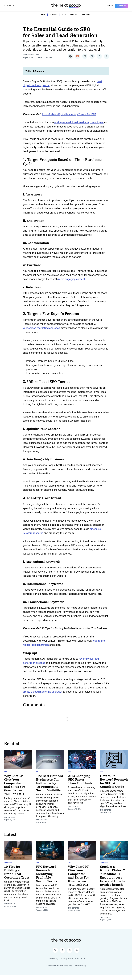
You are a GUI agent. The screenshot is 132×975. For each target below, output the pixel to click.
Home (43, 14)
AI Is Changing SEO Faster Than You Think (80, 779)
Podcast (74, 14)
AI (37, 772)
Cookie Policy (52, 958)
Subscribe (121, 6)
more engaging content (71, 279)
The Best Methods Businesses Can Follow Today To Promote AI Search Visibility (49, 783)
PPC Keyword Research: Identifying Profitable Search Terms (46, 874)
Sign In (110, 6)
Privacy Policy (66, 958)
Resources (86, 14)
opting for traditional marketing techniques (79, 122)
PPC (37, 863)
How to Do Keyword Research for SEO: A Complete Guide (114, 781)
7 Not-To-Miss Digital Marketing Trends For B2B (69, 114)
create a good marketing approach (42, 691)
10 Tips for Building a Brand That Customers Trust (16, 872)
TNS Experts (9, 817)
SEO (24, 24)
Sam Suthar (73, 806)
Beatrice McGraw (31, 55)
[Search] (14, 6)
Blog (64, 14)
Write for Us (80, 958)
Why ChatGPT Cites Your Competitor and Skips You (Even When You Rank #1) (14, 785)
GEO (5, 772)
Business (8, 863)
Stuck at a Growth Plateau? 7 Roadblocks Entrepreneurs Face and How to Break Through (112, 876)
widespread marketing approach (41, 328)
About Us (54, 14)
